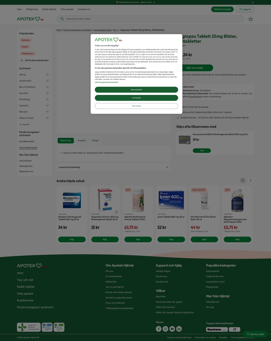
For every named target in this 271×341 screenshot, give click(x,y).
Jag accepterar (136, 90)
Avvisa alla (136, 98)
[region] (136, 74)
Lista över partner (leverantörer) (106, 82)
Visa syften (136, 106)
